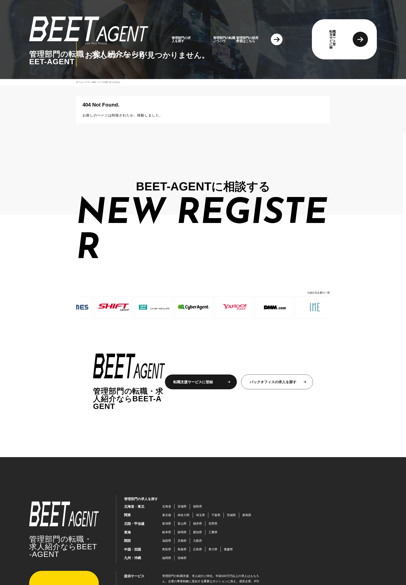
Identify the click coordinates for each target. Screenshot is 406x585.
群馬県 (246, 515)
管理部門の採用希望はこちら (247, 39)
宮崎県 (182, 558)
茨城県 (231, 515)
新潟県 (166, 523)
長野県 (212, 523)
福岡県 (166, 558)
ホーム (79, 82)
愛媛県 (228, 549)
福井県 (197, 523)
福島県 (197, 506)
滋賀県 (166, 540)
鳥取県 (166, 549)
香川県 (212, 549)
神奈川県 (183, 515)
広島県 (197, 549)
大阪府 (197, 540)
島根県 (182, 549)
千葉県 (215, 515)
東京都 (166, 515)
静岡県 (182, 532)
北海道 (166, 506)
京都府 (182, 540)
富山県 (182, 523)
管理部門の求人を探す (181, 39)
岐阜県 (166, 532)
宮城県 (182, 506)
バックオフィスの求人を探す (273, 382)
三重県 (212, 532)
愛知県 (197, 532)
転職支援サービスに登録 (332, 39)
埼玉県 (200, 515)
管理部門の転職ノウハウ (224, 39)
